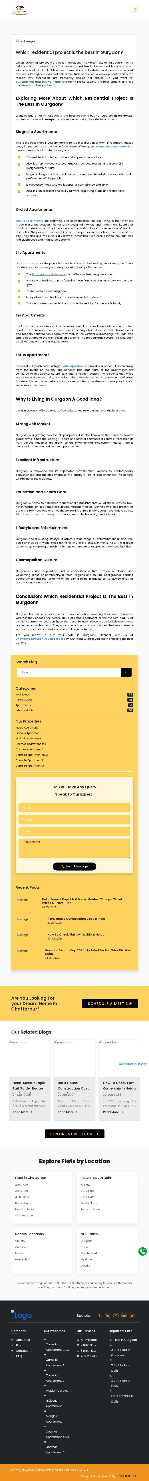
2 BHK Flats (22, 1184)
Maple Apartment (27, 727)
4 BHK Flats (22, 1197)
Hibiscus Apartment (28, 733)
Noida (84, 1247)
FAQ (19, 1356)
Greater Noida (89, 1253)
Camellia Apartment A (30, 766)
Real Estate (74, 694)
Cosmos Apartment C (30, 749)
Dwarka (85, 1265)
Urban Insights (74, 710)
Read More (21, 1112)
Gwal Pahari (22, 1259)
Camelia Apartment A (55, 1362)
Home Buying (74, 700)
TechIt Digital (128, 1476)
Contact (22, 1351)
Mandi (19, 1253)
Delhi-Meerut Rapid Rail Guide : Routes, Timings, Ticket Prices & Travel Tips (82, 901)
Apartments (74, 705)
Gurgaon (86, 1241)
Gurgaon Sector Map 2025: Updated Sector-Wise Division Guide (88, 952)
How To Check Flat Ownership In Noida (75, 934)
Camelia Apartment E (55, 1378)
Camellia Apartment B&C (32, 755)
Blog (19, 1345)
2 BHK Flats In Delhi (120, 1368)
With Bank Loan (25, 1215)
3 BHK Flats (22, 1191)
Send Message (77, 866)
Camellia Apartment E (30, 760)
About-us (23, 1340)
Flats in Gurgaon (125, 1340)
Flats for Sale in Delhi (122, 1399)
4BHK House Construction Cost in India (76, 918)
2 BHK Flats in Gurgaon (120, 1352)
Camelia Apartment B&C (57, 1347)
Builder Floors (23, 1203)
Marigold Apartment (28, 738)
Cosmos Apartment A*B (31, 744)
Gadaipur (21, 1247)
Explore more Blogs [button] (72, 1134)
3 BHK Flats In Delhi (120, 1383)
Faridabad (87, 1259)
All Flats (85, 1184)
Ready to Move (24, 1209)
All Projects (89, 1340)
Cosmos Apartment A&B (57, 1434)
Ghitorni (20, 1241)
